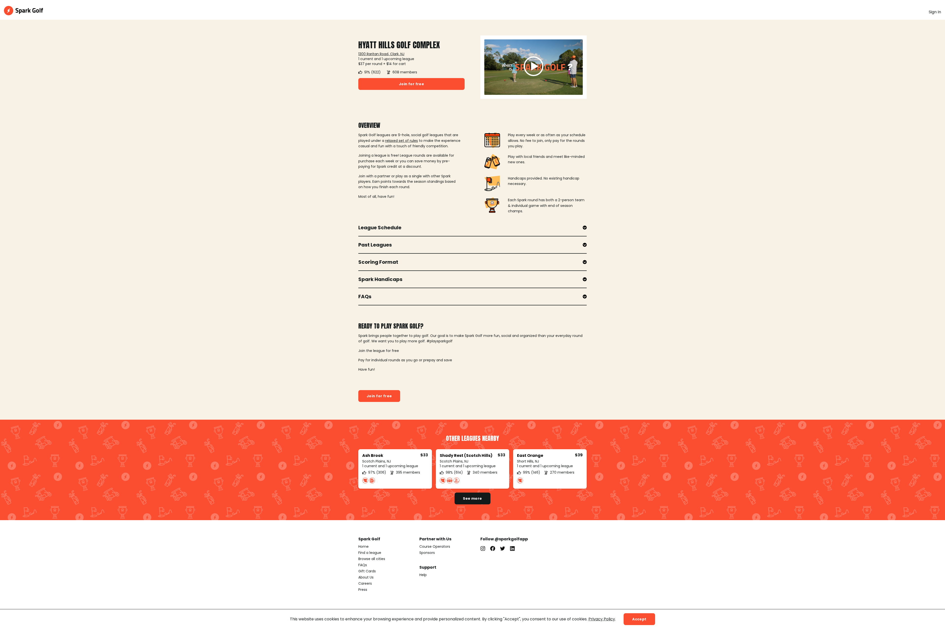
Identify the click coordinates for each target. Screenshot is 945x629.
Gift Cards (367, 571)
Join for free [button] (411, 84)
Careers (365, 583)
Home (363, 546)
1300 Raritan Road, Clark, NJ (381, 53)
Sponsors (427, 552)
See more (472, 498)
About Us (366, 577)
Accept (639, 619)
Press (362, 589)
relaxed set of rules (401, 140)
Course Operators (434, 546)
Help (423, 574)
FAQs (362, 565)
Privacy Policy (601, 619)
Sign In (935, 12)
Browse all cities (371, 558)
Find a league (369, 552)
